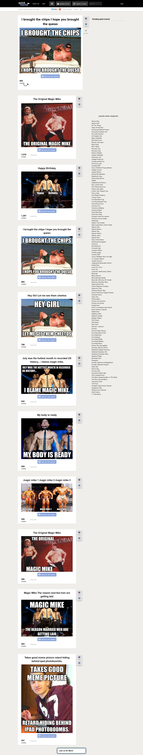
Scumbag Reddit (97, 339)
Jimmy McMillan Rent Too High (102, 257)
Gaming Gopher (97, 210)
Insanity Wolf (96, 254)
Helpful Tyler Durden (98, 223)
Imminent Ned (96, 248)
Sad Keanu (95, 322)
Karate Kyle (95, 265)
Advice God (95, 123)
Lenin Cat (95, 269)
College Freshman (97, 159)
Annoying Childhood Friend (100, 130)
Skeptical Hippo (97, 356)
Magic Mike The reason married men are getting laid (47, 594)
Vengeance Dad (97, 388)
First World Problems (98, 195)
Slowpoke (95, 360)
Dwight (94, 180)
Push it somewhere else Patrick (102, 307)
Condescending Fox (98, 161)
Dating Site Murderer (98, 174)
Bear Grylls (95, 144)
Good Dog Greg (97, 212)
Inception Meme (97, 250)
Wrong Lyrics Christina (99, 390)
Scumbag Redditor (98, 341)
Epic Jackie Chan (97, 185)
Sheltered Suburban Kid (99, 352)
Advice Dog (95, 121)
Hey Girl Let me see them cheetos (47, 295)
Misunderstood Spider (99, 278)
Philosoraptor (96, 299)
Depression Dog (97, 176)
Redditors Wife (96, 314)
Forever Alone (96, 197)
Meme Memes (96, 276)
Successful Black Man (99, 373)
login (121, 4)
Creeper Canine (97, 170)
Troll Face (95, 384)
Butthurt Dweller (97, 153)
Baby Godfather (97, 138)
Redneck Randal (97, 316)
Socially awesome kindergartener (102, 362)
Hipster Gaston (96, 233)
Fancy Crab (95, 193)
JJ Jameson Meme (98, 259)
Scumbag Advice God (99, 333)
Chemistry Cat (96, 157)
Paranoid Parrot (97, 295)
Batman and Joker (97, 142)
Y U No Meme (96, 394)
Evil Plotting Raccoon (99, 187)
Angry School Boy (97, 127)
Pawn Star (95, 297)
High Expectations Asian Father (102, 225)
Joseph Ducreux (97, 261)
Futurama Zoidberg (98, 208)
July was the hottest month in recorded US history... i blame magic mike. (46, 359)
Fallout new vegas (97, 189)
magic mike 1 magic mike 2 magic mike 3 (47, 480)
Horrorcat (95, 244)
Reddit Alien (95, 312)
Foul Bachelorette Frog (99, 202)
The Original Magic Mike (47, 99)
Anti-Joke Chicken (97, 134)
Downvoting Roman (98, 178)
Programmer (96, 305)
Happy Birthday (47, 168)
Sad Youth (95, 324)
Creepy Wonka (96, 172)
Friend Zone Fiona (97, 204)
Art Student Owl (97, 136)
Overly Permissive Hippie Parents (103, 293)
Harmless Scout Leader (99, 218)
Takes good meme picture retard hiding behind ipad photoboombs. (46, 659)
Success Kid (96, 371)
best (43, 4)
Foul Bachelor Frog (98, 199)
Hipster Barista (96, 229)
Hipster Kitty (96, 237)
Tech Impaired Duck (98, 375)
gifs (81, 9)
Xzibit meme (96, 392)
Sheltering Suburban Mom (100, 354)
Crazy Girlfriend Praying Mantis (102, 168)
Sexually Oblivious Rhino (100, 348)
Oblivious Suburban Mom (100, 282)
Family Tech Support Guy (100, 191)
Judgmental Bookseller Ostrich (101, 263)
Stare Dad (95, 367)
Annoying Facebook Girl (99, 132)
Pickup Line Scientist (98, 301)
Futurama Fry (96, 206)
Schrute (94, 328)
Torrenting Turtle (97, 381)
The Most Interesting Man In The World (104, 377)
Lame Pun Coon (97, 267)
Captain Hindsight (97, 155)
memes (76, 9)
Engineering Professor (99, 182)
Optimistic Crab (97, 288)
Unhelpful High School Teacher (101, 386)
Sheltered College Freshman (101, 350)
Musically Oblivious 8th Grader (101, 280)
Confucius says (97, 163)
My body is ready (47, 415)
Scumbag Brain (97, 335)
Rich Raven (95, 320)
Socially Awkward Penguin (100, 364)
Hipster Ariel (96, 227)
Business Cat (96, 149)
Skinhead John (96, 358)
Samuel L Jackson (98, 326)
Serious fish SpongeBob (99, 345)
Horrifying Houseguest (99, 242)
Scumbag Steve (97, 343)
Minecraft (95, 273)
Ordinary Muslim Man (98, 290)
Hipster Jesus (96, 235)
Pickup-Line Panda (98, 303)
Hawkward (95, 221)
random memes (52, 3)
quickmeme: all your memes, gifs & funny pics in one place (24, 3)
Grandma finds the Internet (100, 216)
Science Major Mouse (99, 331)
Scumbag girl (96, 337)
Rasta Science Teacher (99, 309)
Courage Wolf (96, 166)
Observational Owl (97, 284)
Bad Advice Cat (97, 140)
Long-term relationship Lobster (101, 271)
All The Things (96, 125)
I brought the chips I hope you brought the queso (47, 231)
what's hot (36, 4)
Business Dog (96, 151)
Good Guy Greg (97, 214)
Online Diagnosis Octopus (100, 286)
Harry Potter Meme (98, 240)
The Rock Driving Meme (99, 379)
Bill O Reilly (95, 146)
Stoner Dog (95, 369)
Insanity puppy (96, 252)
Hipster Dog (95, 231)
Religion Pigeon (97, 318)
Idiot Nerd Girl (96, 246)
